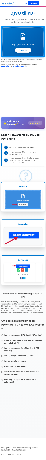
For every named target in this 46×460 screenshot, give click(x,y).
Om (2, 454)
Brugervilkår (5, 66)
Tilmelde (33, 3)
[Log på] (26, 3)
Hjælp (19, 454)
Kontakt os (10, 454)
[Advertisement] (23, 92)
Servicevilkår (5, 449)
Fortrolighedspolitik (19, 66)
